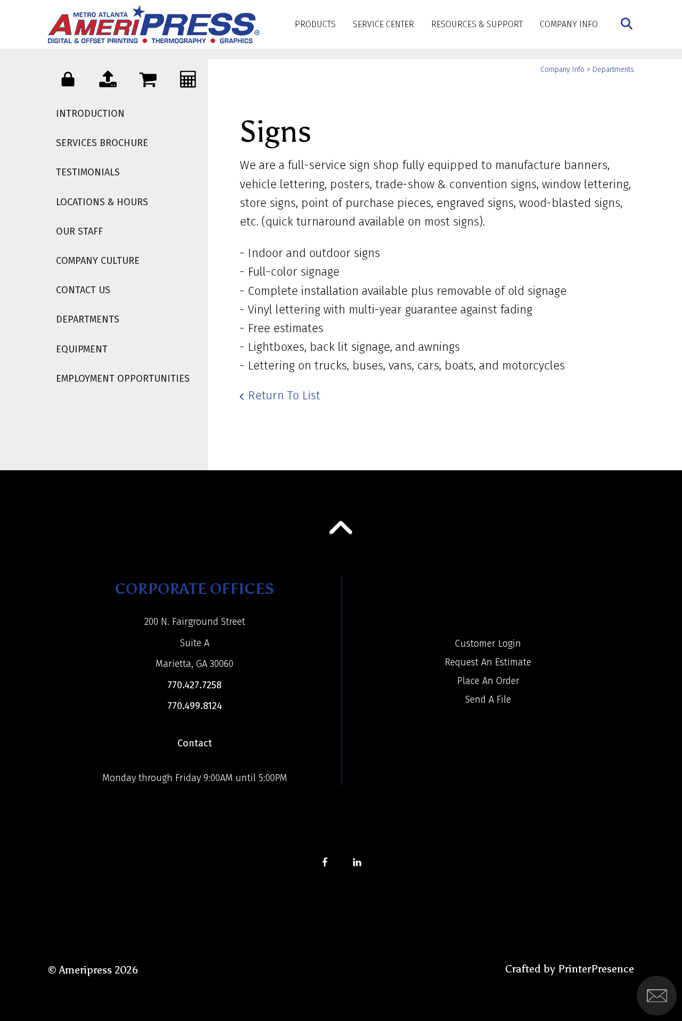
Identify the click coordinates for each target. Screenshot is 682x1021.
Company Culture (98, 261)
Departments (87, 319)
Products (315, 24)
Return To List (284, 395)
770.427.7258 (194, 685)
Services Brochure (102, 143)
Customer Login (488, 643)
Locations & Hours (102, 202)
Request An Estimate (488, 662)
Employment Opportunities (123, 378)
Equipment (82, 349)
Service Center (383, 24)
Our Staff (79, 231)
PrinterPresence (596, 968)
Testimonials (88, 172)
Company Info (569, 24)
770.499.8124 (194, 706)
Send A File (488, 699)
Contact (194, 743)
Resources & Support (477, 24)
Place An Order (488, 681)
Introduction (90, 113)
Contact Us (83, 290)
